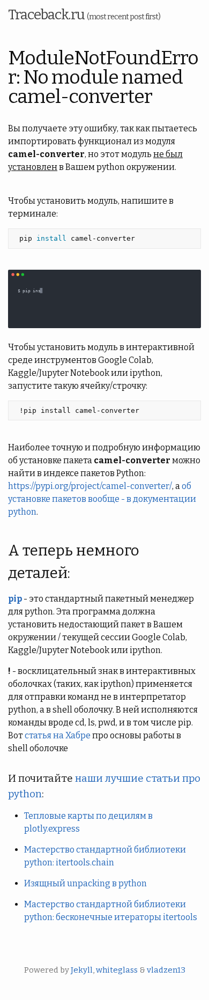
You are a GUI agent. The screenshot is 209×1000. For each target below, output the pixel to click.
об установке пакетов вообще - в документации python (102, 499)
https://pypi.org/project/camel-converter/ (90, 486)
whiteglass (117, 970)
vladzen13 (166, 970)
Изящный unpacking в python (85, 883)
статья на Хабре (58, 735)
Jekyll (82, 970)
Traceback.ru (84, 14)
